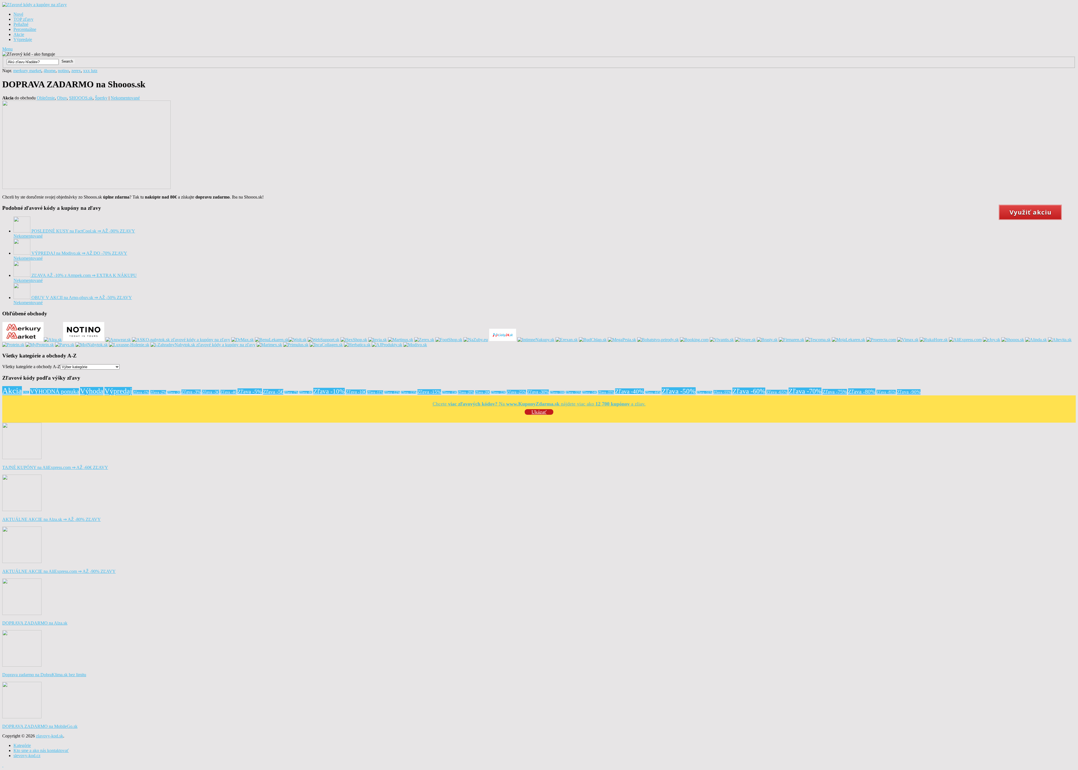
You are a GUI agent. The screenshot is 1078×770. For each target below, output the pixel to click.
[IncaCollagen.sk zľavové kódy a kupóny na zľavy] (326, 344)
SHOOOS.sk (81, 97)
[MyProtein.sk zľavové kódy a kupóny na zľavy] (40, 344)
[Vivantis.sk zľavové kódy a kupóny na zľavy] (722, 339)
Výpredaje (22, 39)
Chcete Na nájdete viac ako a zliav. (539, 404)
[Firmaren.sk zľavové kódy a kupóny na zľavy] (791, 339)
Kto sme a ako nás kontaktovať (41, 750)
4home (50, 70)
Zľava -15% (429, 392)
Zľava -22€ (498, 392)
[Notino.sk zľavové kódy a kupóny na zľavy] (83, 339)
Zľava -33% (573, 392)
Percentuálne (24, 29)
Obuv (62, 97)
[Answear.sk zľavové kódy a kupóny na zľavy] (118, 339)
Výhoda (91, 391)
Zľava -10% (329, 391)
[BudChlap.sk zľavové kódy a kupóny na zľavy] (593, 339)
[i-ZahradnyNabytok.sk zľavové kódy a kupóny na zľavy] (202, 344)
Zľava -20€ (482, 392)
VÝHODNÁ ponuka (54, 391)
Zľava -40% (629, 391)
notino (63, 70)
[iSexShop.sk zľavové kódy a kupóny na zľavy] (354, 339)
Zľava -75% (835, 392)
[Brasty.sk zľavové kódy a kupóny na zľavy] (767, 339)
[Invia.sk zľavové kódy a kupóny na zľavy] (377, 339)
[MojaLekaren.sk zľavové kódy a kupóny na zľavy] (848, 339)
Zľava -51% (704, 392)
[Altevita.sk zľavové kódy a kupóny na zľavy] (1060, 339)
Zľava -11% (375, 392)
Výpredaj (118, 391)
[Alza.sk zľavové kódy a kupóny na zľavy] (53, 339)
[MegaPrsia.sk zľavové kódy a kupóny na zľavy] (622, 339)
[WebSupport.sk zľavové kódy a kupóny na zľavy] (323, 339)
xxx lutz (90, 70)
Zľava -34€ (589, 392)
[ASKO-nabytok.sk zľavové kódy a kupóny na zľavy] (181, 339)
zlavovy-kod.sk (49, 735)
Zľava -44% (653, 392)
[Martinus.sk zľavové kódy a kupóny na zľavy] (400, 339)
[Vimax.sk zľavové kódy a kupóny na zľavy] (908, 339)
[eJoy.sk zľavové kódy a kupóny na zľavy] (991, 339)
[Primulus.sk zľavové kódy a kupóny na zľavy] (296, 344)
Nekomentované (125, 97)
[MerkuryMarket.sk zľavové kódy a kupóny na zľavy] (23, 339)
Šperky (101, 97)
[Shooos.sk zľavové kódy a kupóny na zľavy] (1012, 339)
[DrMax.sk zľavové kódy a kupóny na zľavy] (242, 339)
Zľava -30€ (557, 392)
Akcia (12, 390)
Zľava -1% (141, 392)
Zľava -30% (538, 391)
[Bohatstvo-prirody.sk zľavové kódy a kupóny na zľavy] (658, 339)
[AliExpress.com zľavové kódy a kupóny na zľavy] (965, 339)
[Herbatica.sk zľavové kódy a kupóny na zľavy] (357, 344)
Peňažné (20, 24)
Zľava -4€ (228, 392)
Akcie (18, 34)
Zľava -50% (679, 391)
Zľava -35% (606, 392)
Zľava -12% (392, 392)
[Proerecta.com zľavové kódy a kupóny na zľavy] (881, 339)
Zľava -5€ (273, 392)
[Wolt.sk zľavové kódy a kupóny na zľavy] (298, 339)
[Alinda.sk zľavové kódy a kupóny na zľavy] (1036, 339)
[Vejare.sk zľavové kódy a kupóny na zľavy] (745, 339)
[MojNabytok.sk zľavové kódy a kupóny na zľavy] (92, 344)
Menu (7, 49)
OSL (26, 392)
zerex (76, 70)
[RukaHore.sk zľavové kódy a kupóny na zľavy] (934, 339)
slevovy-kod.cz (26, 755)
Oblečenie (46, 97)
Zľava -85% (886, 392)
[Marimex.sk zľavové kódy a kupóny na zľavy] (269, 344)
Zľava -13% (408, 392)
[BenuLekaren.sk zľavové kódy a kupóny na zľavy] (272, 339)
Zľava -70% (805, 391)
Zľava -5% (249, 391)
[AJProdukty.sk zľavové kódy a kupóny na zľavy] (387, 344)
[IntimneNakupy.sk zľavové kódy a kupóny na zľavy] (535, 339)
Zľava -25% (516, 392)
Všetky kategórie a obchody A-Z (31, 366)
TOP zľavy (23, 19)
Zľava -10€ (356, 391)
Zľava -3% (191, 391)
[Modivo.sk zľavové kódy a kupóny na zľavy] (415, 344)
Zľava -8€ (305, 392)
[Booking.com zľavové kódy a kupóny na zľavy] (694, 339)
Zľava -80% (861, 391)
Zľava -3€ (210, 392)
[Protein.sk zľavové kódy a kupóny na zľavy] (13, 344)
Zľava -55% (722, 392)
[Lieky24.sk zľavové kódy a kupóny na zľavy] (502, 339)
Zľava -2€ (173, 392)
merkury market (27, 70)
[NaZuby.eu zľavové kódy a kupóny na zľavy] (475, 339)
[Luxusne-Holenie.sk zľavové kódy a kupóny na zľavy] (129, 344)
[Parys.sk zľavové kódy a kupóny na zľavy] (64, 344)
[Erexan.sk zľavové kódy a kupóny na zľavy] (567, 339)
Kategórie (22, 745)
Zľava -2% (158, 392)
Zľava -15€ (449, 392)
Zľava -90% (909, 392)
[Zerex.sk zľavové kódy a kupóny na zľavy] (424, 339)
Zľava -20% (466, 392)
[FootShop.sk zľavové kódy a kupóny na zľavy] (448, 339)
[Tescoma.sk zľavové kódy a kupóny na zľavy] (818, 339)
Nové (18, 14)
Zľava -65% (776, 392)
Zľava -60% (748, 391)
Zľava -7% (291, 392)
